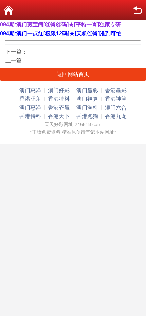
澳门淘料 (87, 108)
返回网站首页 (73, 74)
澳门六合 (116, 108)
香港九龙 (116, 116)
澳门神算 (87, 99)
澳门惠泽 (30, 90)
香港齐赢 (59, 108)
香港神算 (116, 99)
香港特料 (59, 99)
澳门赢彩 (87, 90)
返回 (137, 10)
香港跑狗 (87, 116)
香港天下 (59, 116)
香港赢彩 (116, 90)
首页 (8, 10)
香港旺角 (30, 99)
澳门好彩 (59, 90)
